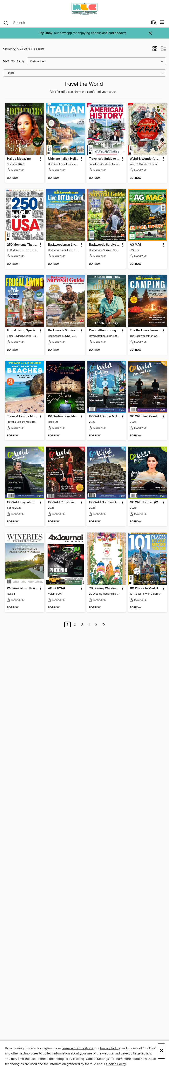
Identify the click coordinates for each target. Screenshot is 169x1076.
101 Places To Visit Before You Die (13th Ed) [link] (145, 588)
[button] (154, 50)
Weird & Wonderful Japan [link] (145, 159)
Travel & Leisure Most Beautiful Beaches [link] (22, 416)
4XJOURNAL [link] (57, 588)
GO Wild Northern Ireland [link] (104, 502)
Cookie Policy (116, 1064)
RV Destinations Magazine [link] (63, 416)
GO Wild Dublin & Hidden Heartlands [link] (104, 416)
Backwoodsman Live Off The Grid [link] (63, 245)
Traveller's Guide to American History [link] (104, 159)
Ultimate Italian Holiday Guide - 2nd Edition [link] (63, 159)
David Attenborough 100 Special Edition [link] (104, 330)
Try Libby (45, 33)
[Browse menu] (162, 22)
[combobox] (75, 23)
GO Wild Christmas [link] (61, 502)
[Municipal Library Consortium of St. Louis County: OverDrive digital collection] (84, 9)
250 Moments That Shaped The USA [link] (22, 245)
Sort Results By (13, 61)
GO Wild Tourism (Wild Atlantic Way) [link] (145, 502)
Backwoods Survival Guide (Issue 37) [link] (63, 330)
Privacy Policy (110, 1048)
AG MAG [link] (136, 245)
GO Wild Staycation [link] (20, 502)
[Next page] (104, 624)
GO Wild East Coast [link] (143, 416)
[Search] (6, 22)
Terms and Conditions (77, 1048)
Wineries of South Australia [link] (22, 588)
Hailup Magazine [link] (19, 159)
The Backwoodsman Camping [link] (145, 330)
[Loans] (153, 23)
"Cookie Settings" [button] (97, 1059)
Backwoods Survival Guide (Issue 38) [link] (104, 245)
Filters (10, 73)
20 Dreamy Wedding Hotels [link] (104, 588)
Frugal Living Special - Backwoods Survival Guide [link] (22, 330)
